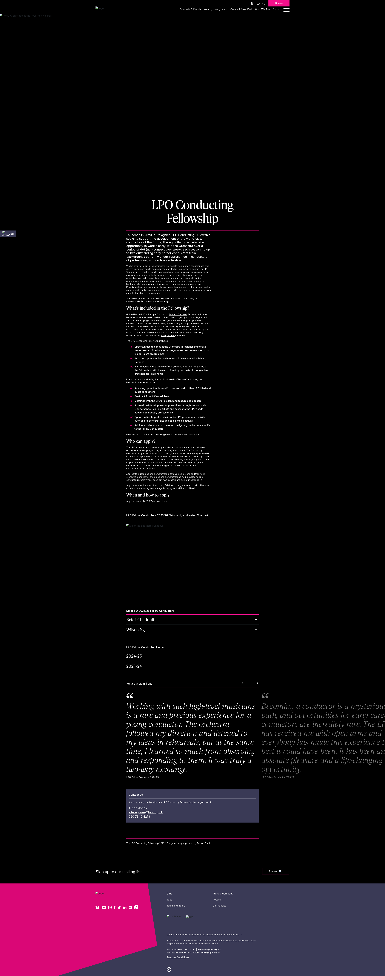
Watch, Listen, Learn (215, 9)
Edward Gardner (178, 314)
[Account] (252, 3)
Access (217, 899)
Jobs (169, 899)
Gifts (169, 893)
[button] (192, 620)
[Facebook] (115, 907)
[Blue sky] (97, 908)
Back (11, 233)
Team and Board (176, 905)
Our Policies (219, 905)
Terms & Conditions (178, 957)
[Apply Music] (136, 908)
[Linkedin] (124, 907)
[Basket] (257, 3)
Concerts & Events (190, 9)
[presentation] (254, 683)
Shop (276, 9)
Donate (279, 3)
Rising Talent (168, 335)
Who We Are (262, 9)
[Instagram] (110, 907)
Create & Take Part (241, 9)
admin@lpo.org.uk (210, 952)
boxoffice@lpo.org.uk (209, 949)
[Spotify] (130, 907)
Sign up (273, 871)
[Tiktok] (119, 907)
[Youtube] (104, 907)
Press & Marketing (223, 893)
